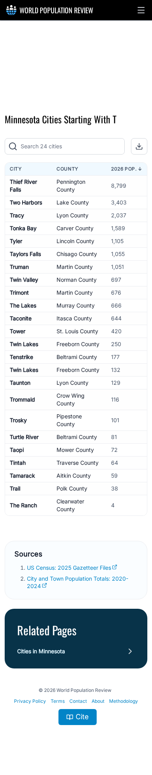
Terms (58, 701)
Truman (19, 266)
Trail (15, 488)
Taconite (21, 318)
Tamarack (22, 475)
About (98, 701)
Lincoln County (75, 241)
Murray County (76, 305)
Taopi (17, 449)
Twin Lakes (24, 344)
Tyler (16, 241)
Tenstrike (21, 357)
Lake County (73, 202)
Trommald (22, 399)
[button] (141, 10)
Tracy (17, 215)
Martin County (75, 266)
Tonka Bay (23, 228)
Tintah (18, 462)
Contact (78, 701)
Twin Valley (24, 279)
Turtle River (24, 437)
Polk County (72, 488)
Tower (17, 331)
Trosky (18, 420)
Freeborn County (78, 344)
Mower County (75, 449)
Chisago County (77, 254)
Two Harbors (26, 202)
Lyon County (72, 215)
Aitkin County (74, 475)
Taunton (20, 382)
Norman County (77, 279)
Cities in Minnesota (41, 651)
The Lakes (23, 305)
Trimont (19, 292)
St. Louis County (77, 331)
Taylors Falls (25, 254)
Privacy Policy (30, 701)
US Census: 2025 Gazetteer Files (69, 567)
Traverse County (78, 462)
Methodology (123, 701)
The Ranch (23, 505)
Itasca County (74, 318)
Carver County (75, 228)
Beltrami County (77, 357)
